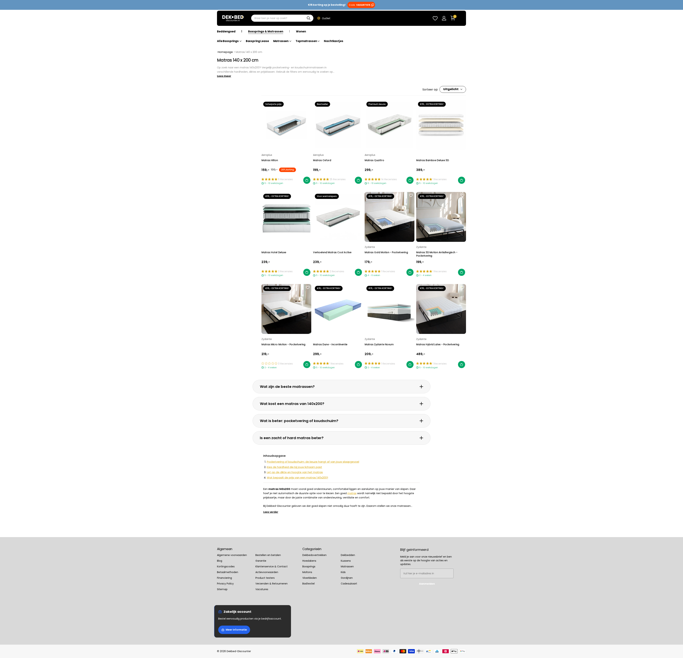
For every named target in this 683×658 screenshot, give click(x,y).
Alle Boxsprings (228, 41)
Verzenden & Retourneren (271, 583)
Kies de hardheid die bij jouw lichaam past (294, 467)
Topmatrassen (306, 41)
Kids (343, 572)
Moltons (307, 572)
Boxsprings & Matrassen (265, 31)
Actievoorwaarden (266, 572)
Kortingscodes (226, 566)
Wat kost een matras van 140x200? (292, 403)
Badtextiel (308, 583)
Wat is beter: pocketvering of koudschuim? (299, 420)
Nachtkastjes (333, 41)
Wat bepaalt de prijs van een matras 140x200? (297, 477)
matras (351, 493)
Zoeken (308, 18)
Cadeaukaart (349, 583)
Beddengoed (226, 31)
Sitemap (222, 589)
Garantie (260, 560)
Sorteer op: (430, 89)
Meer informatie (236, 629)
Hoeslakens (309, 560)
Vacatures (261, 589)
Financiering (224, 577)
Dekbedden (348, 555)
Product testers (265, 577)
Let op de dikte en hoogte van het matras (295, 472)
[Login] (444, 18)
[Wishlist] (435, 18)
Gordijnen (347, 577)
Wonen (301, 31)
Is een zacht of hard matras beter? (292, 437)
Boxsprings (308, 566)
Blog (219, 560)
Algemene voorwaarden (232, 555)
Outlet (326, 18)
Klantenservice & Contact (271, 566)
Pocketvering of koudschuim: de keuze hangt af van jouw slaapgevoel (313, 462)
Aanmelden (427, 584)
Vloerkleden (309, 577)
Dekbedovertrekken (314, 555)
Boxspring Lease (257, 41)
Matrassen (281, 41)
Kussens (346, 560)
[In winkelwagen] (306, 180)
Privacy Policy (225, 583)
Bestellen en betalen (268, 555)
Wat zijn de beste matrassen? (287, 386)
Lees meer (224, 76)
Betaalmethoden (227, 572)
